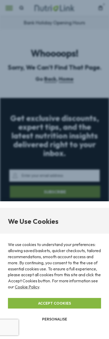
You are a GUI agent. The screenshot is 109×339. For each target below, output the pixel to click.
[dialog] (54, 169)
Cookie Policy (27, 286)
